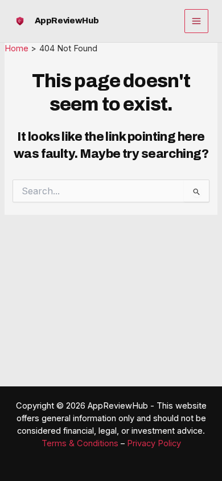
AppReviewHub (67, 20)
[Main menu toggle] (196, 21)
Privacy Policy (154, 443)
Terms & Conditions (80, 443)
